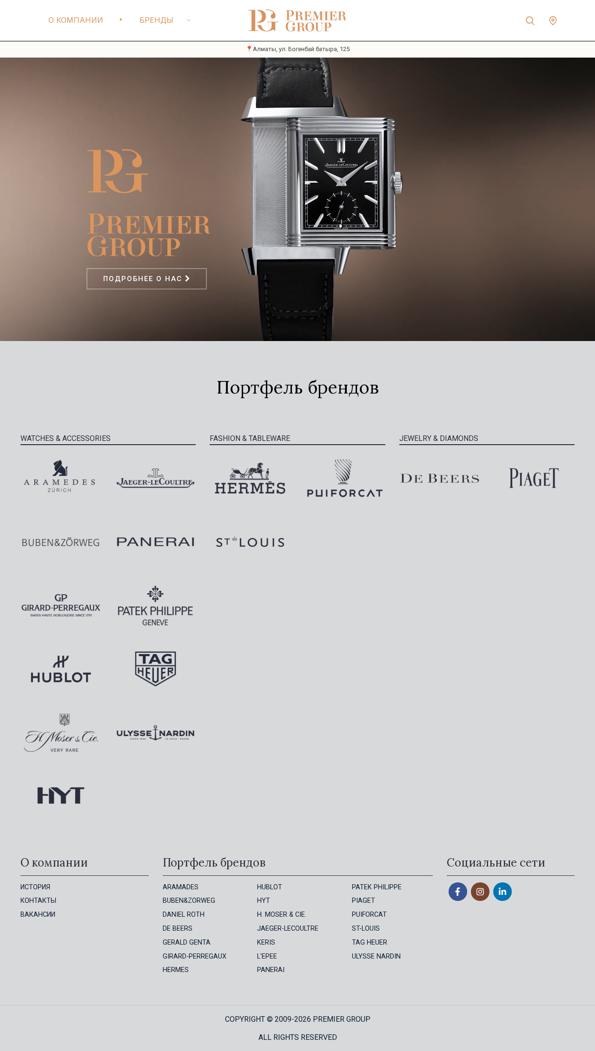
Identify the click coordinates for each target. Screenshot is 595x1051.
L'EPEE (267, 956)
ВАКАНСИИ (37, 915)
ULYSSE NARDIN (376, 956)
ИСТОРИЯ (35, 887)
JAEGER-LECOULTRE (287, 929)
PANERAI (270, 970)
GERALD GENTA (187, 942)
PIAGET (363, 901)
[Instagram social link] (480, 891)
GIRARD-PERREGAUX (194, 956)
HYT (263, 901)
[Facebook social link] (458, 891)
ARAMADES (180, 887)
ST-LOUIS (366, 929)
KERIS (266, 942)
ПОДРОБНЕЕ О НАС (144, 279)
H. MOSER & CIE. (281, 915)
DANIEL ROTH (184, 915)
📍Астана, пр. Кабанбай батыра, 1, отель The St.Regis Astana (297, 49)
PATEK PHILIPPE (377, 887)
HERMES (176, 970)
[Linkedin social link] (502, 891)
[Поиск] (530, 20)
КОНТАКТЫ (38, 901)
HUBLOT (269, 887)
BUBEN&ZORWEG (189, 901)
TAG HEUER (369, 942)
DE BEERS (177, 929)
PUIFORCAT (369, 915)
